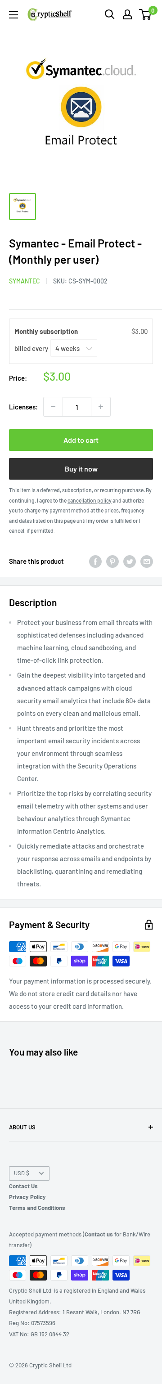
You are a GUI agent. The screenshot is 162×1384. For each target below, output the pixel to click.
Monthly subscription (46, 331)
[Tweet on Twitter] (129, 561)
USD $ (21, 1173)
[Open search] (110, 14)
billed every (32, 348)
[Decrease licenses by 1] (53, 406)
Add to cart (81, 440)
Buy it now (81, 468)
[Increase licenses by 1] (100, 406)
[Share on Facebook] (95, 561)
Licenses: (23, 407)
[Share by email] (146, 561)
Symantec (24, 281)
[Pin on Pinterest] (112, 561)
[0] (145, 14)
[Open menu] (13, 14)
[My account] (127, 14)
